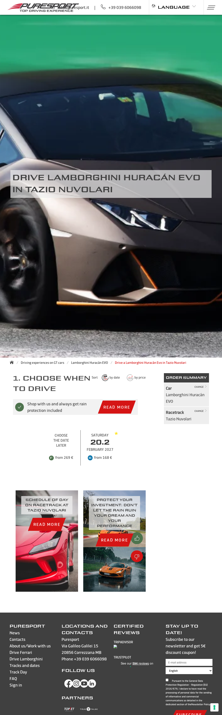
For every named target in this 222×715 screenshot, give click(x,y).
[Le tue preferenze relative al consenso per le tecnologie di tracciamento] (214, 707)
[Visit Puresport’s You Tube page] (84, 686)
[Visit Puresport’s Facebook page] (68, 686)
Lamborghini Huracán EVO (89, 362)
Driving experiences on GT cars (42, 362)
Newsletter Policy (200, 704)
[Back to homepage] (13, 362)
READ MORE (116, 407)
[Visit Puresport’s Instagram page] (76, 686)
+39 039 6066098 (90, 659)
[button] (209, 7)
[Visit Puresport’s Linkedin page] (92, 686)
